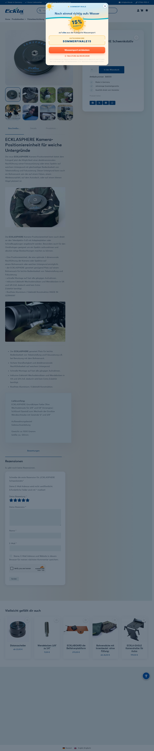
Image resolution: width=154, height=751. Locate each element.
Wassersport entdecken (77, 50)
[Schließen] (105, 6)
